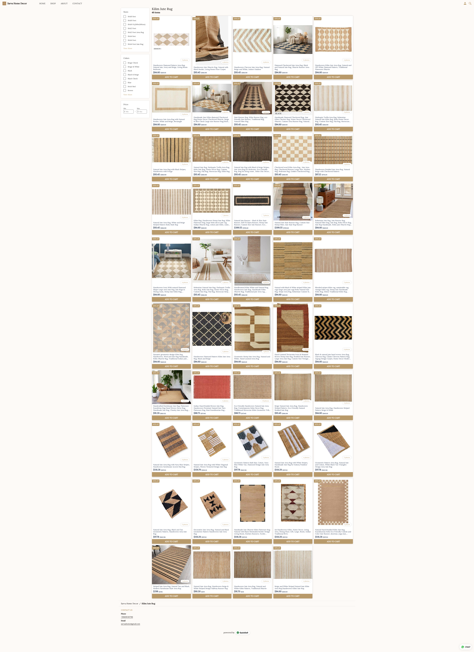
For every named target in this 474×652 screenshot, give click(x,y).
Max (138, 108)
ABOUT (64, 3)
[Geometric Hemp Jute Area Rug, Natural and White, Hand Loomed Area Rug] (252, 335)
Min (124, 108)
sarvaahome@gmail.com (130, 624)
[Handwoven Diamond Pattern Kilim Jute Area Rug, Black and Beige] (212, 335)
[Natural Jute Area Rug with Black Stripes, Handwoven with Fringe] (171, 157)
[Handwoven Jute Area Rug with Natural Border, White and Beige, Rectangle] (171, 106)
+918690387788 (127, 617)
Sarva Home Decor (17, 3)
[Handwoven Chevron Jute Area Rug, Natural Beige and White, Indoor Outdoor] (252, 47)
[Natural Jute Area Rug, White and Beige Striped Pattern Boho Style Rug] (171, 208)
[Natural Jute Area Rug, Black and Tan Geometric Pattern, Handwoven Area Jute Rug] (171, 511)
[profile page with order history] (465, 3)
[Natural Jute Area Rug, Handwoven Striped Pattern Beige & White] (333, 395)
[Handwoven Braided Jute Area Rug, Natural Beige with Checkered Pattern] (333, 157)
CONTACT (77, 3)
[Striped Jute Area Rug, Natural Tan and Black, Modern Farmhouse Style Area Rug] (171, 572)
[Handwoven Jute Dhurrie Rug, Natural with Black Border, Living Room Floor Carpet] (212, 47)
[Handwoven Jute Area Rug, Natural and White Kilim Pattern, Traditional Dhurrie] (252, 572)
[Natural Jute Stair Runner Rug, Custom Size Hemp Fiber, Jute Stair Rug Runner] (293, 208)
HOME (42, 3)
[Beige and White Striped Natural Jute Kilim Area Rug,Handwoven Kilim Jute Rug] (293, 572)
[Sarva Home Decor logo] (4, 3)
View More (127, 48)
